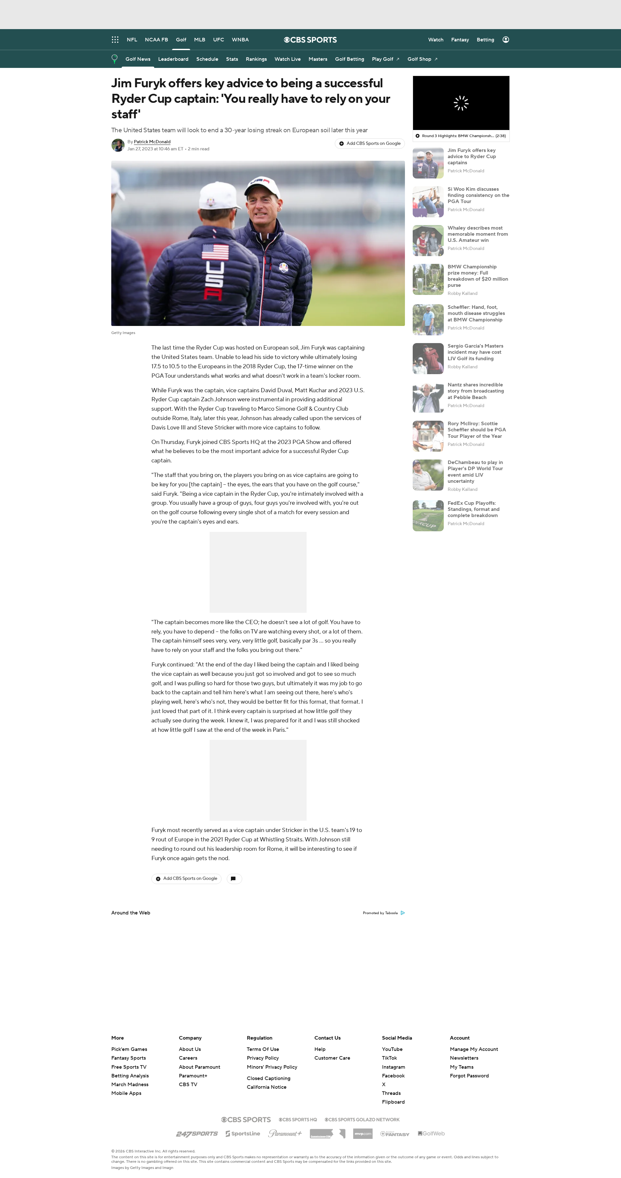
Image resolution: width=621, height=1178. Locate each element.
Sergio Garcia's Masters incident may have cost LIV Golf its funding (475, 352)
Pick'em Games (129, 1049)
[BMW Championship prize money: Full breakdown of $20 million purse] (428, 279)
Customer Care (332, 1058)
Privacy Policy (263, 1058)
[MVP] (363, 1131)
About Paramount (199, 1067)
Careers (188, 1058)
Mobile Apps (126, 1093)
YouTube (392, 1049)
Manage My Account (474, 1049)
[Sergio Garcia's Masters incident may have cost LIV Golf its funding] (428, 358)
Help (320, 1049)
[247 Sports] (197, 1132)
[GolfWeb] (431, 1133)
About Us (190, 1049)
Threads (391, 1093)
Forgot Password (469, 1076)
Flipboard (393, 1102)
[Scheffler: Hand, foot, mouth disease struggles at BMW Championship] (428, 319)
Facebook (393, 1076)
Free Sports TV (129, 1067)
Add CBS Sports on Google (374, 143)
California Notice (267, 1087)
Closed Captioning (268, 1078)
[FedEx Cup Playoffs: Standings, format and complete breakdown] (428, 515)
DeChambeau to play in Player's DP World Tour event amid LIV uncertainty (475, 471)
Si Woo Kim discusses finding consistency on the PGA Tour (478, 195)
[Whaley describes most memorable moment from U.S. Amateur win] (428, 240)
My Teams (462, 1067)
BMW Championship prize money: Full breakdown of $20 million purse (478, 276)
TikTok (389, 1058)
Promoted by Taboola (380, 913)
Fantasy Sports (128, 1058)
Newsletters (464, 1058)
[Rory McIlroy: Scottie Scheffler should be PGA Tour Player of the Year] (428, 436)
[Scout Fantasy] (395, 1133)
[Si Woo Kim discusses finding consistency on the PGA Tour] (428, 201)
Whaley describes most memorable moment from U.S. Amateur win (478, 234)
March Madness (129, 1084)
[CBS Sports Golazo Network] (362, 1119)
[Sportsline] (243, 1132)
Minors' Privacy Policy (272, 1067)
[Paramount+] (285, 1132)
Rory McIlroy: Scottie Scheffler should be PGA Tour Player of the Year (477, 429)
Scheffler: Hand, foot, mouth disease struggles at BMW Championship (476, 313)
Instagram (393, 1067)
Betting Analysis (130, 1076)
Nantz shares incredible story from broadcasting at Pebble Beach (476, 391)
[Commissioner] (327, 1131)
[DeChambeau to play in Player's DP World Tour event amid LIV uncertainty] (428, 475)
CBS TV (188, 1084)
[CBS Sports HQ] (298, 1119)
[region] (461, 103)
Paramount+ (193, 1076)
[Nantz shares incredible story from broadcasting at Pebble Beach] (428, 397)
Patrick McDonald (152, 142)
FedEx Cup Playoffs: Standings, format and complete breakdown (474, 509)
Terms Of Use (263, 1049)
